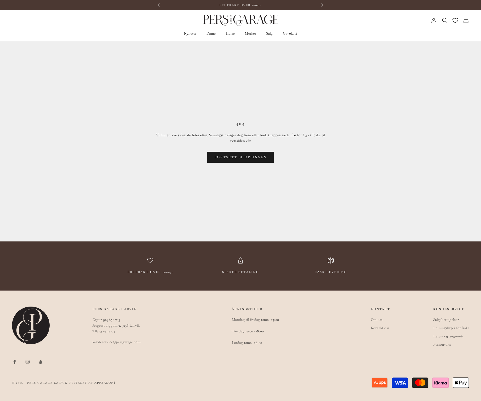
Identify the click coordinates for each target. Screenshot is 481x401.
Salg (269, 33)
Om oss (377, 319)
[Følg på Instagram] (27, 361)
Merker (250, 33)
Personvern (442, 344)
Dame (211, 33)
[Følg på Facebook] (14, 361)
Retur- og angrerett (448, 336)
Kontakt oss (380, 328)
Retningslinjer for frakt (451, 328)
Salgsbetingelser (446, 319)
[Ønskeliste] (455, 20)
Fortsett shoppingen (240, 157)
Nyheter (190, 33)
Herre (230, 33)
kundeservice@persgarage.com (116, 342)
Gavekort (290, 33)
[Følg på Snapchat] (40, 361)
